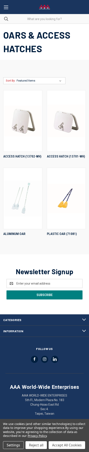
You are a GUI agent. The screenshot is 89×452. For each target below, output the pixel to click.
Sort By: (10, 80)
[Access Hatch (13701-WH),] (66, 121)
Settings (13, 445)
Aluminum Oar (14, 234)
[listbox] (40, 80)
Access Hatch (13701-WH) (66, 156)
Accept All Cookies (67, 445)
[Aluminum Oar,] (22, 198)
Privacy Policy (37, 436)
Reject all (36, 445)
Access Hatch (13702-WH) (22, 156)
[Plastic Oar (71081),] (66, 198)
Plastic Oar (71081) (62, 234)
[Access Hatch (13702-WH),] (22, 121)
